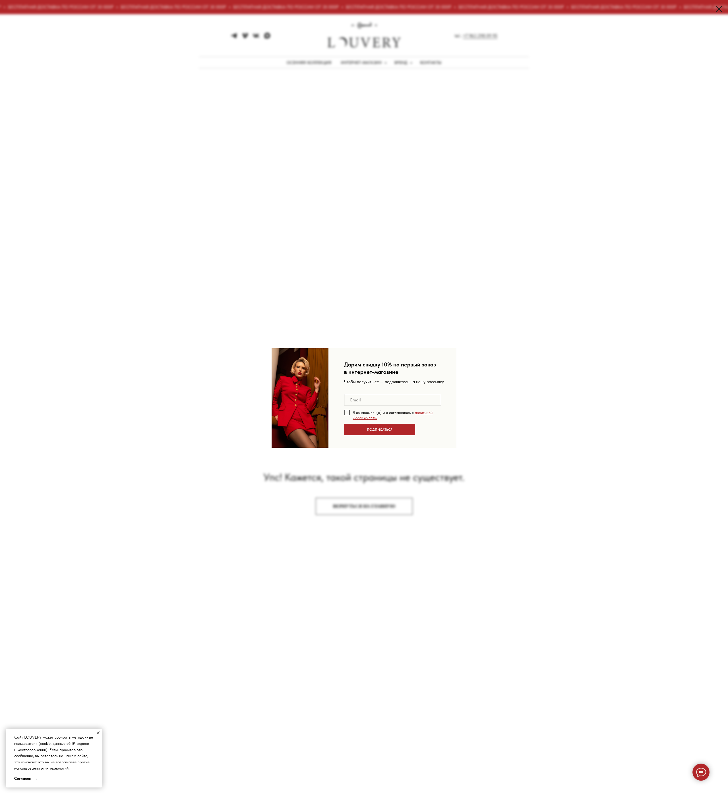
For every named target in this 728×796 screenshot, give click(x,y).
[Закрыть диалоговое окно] (719, 9)
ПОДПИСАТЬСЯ (379, 430)
